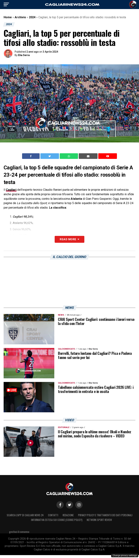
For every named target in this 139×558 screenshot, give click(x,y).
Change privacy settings (125, 555)
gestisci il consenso (19, 532)
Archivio (20, 17)
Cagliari (11, 189)
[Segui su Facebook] (60, 504)
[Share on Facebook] (31, 156)
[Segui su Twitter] (69, 504)
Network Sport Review (99, 520)
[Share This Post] (69, 156)
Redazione (68, 515)
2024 (32, 17)
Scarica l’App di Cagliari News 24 (25, 515)
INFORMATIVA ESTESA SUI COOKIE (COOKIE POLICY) (56, 520)
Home (8, 17)
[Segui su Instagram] (79, 504)
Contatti (53, 515)
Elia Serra (24, 55)
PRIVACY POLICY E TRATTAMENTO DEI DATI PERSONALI (105, 515)
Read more (68, 239)
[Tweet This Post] (50, 156)
